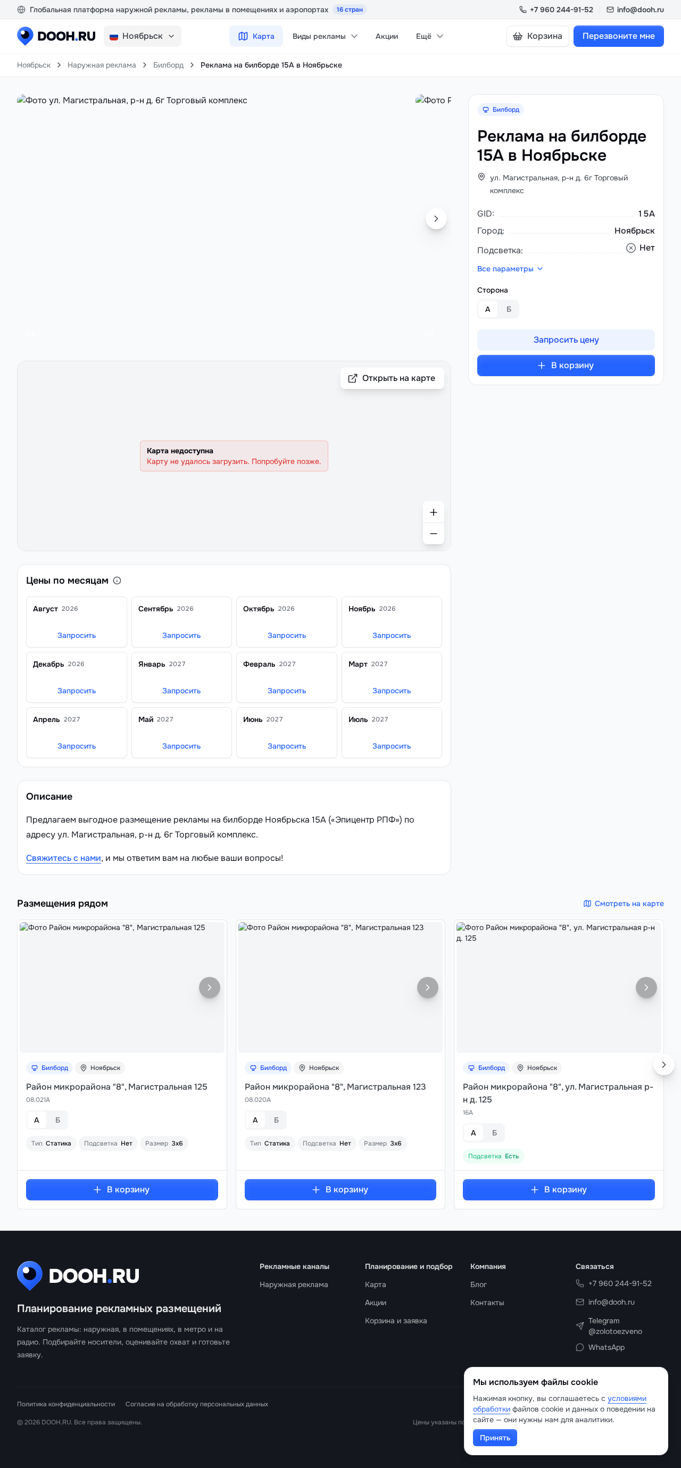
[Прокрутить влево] (17, 1064)
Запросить (76, 635)
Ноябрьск (34, 65)
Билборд (168, 65)
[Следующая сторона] (436, 218)
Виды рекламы (319, 36)
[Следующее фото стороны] (209, 987)
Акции (387, 36)
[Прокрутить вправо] (664, 1064)
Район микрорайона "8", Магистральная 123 (335, 1086)
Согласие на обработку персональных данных (197, 1404)
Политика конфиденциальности (66, 1404)
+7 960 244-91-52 (561, 9)
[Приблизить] (433, 511)
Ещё (423, 36)
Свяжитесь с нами (63, 858)
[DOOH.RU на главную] (56, 36)
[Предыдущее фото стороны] (34, 987)
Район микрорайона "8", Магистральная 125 (116, 1086)
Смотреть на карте (629, 903)
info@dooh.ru (640, 9)
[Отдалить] (433, 533)
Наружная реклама (102, 65)
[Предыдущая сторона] (32, 218)
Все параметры (505, 268)
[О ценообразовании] (117, 580)
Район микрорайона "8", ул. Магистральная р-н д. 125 (558, 1093)
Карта (264, 36)
